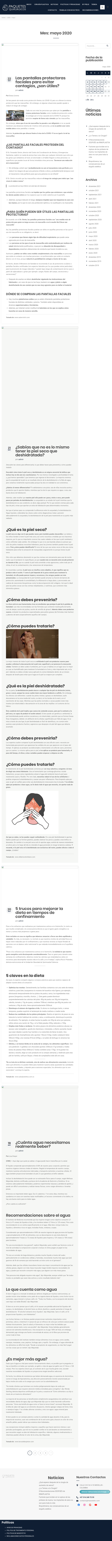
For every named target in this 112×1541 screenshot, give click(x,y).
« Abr (87, 99)
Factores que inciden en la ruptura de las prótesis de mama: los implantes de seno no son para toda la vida (99, 152)
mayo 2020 (93, 236)
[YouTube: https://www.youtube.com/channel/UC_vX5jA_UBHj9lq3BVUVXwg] (96, 1505)
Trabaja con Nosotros (69, 10)
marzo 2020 (93, 245)
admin (20, 90)
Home (3, 17)
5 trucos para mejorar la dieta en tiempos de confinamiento (39, 912)
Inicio (28, 4)
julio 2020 (92, 228)
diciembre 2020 (95, 207)
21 (98, 91)
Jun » (92, 99)
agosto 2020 (93, 224)
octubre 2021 (94, 190)
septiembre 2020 (95, 220)
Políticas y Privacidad (70, 4)
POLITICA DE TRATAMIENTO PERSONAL (20, 1530)
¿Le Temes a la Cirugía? (98, 136)
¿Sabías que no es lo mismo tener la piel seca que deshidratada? (42, 451)
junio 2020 (93, 232)
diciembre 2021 (95, 186)
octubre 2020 (94, 215)
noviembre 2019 (95, 261)
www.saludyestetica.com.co (24, 1077)
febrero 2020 (94, 249)
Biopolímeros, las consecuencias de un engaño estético (97, 164)
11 (87, 87)
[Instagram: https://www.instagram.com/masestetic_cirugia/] (84, 1505)
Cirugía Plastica (41, 4)
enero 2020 (93, 253)
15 (102, 87)
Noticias (54, 4)
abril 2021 (92, 199)
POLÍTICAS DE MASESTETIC (16, 1533)
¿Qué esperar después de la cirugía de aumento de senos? (99, 129)
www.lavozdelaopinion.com (24, 1441)
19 (91, 91)
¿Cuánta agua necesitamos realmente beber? (42, 1144)
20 (95, 91)
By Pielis (85, 4)
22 (102, 91)
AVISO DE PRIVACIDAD (14, 1527)
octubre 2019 (94, 265)
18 (87, 91)
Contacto (52, 10)
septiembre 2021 (95, 195)
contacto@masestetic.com (90, 1501)
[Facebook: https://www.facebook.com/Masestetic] (79, 1505)
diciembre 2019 (95, 257)
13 (95, 87)
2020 (8, 17)
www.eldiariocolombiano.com (25, 857)
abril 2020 (92, 240)
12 (91, 87)
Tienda (94, 4)
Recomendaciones (90, 10)
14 (98, 87)
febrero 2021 (94, 203)
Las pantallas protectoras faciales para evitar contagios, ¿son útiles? (40, 82)
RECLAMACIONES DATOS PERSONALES (20, 1536)
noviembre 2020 (95, 211)
